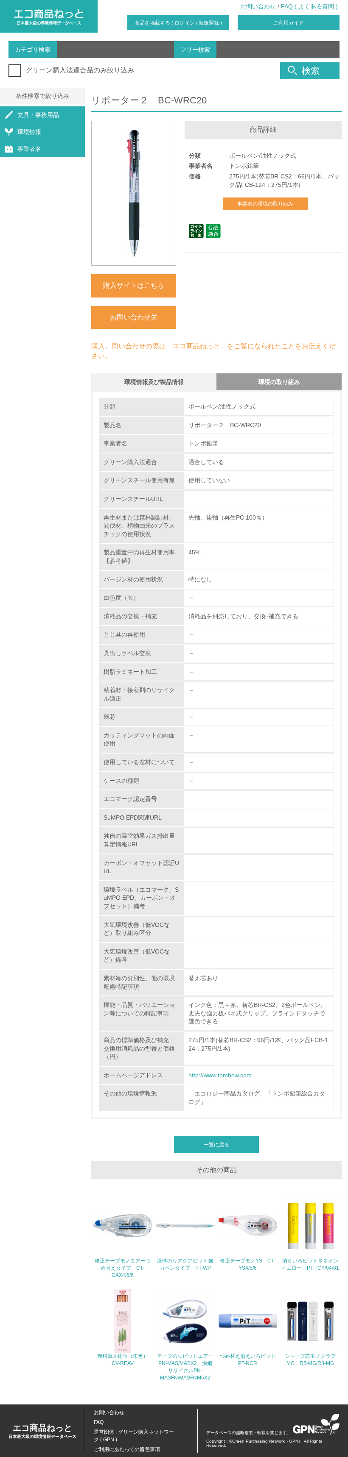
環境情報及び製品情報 (154, 381)
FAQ (99, 1422)
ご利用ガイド (288, 23)
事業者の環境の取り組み (265, 204)
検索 (311, 70)
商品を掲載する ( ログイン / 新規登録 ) (178, 23)
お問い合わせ (258, 6)
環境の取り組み (279, 381)
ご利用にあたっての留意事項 (127, 1449)
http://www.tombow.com (220, 1075)
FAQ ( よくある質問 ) (310, 6)
